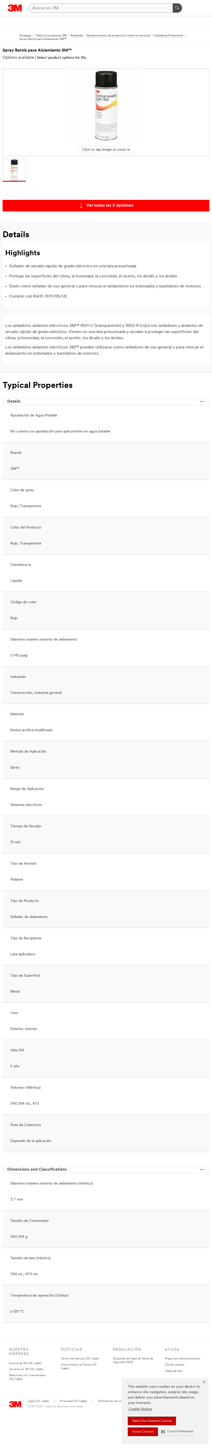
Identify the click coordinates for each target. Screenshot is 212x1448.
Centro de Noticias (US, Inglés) (80, 1358)
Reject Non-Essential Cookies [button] (152, 1421)
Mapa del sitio (173, 1371)
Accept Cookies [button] (143, 1431)
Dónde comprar (175, 1365)
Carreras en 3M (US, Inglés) (26, 1369)
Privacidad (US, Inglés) (73, 1401)
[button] (177, 1431)
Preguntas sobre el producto (182, 1358)
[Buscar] (177, 8)
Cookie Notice (140, 1409)
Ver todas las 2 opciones (109, 205)
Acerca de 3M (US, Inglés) (25, 1363)
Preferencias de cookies (113, 1401)
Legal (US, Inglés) (38, 1401)
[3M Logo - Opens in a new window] (15, 8)
